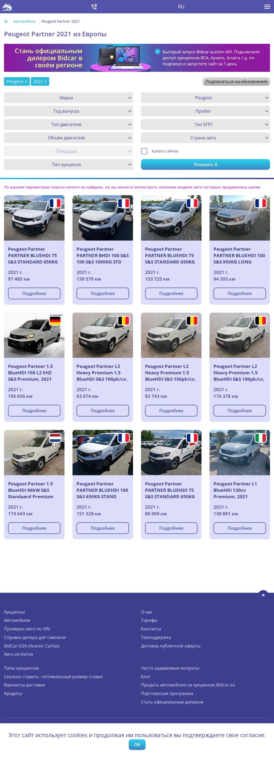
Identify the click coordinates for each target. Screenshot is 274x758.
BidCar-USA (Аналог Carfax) (31, 646)
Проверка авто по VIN (27, 629)
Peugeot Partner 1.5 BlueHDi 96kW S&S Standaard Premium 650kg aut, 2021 (31, 491)
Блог (146, 677)
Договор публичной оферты (170, 646)
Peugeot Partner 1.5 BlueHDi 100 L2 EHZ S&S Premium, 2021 (30, 372)
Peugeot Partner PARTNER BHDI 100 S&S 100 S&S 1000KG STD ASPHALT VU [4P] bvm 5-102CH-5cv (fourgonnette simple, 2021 (103, 256)
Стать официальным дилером (172, 702)
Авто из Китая (18, 654)
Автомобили (24, 21)
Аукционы (14, 612)
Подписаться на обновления (236, 81)
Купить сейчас (165, 151)
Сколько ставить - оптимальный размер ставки (53, 677)
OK (137, 745)
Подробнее (34, 293)
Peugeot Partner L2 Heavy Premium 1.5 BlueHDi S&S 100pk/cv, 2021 (102, 373)
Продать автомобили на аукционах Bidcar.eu (188, 685)
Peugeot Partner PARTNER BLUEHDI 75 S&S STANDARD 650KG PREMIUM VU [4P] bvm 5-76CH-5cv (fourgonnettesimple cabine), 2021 (33, 256)
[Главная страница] (6, 21)
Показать (205, 164)
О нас (147, 612)
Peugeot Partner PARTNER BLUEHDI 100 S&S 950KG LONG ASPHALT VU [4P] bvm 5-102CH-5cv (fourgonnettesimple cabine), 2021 (239, 256)
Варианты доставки (24, 685)
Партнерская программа (167, 693)
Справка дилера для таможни (35, 637)
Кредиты (13, 693)
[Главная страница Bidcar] (7, 7)
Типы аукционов (21, 668)
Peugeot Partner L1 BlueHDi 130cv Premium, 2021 (235, 490)
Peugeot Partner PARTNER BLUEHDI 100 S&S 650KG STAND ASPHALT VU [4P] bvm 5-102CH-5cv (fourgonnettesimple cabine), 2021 (102, 491)
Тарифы (149, 620)
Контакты (151, 629)
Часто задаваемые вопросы (170, 668)
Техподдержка (156, 637)
